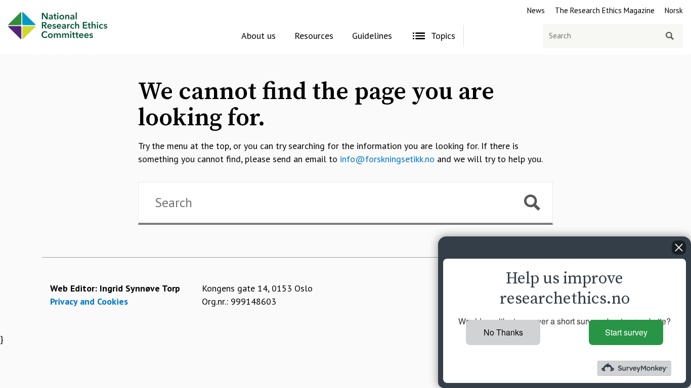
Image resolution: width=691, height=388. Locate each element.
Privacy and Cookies (89, 301)
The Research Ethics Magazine (605, 10)
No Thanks (503, 332)
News (536, 10)
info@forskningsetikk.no (387, 159)
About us (258, 35)
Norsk (674, 10)
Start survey (626, 332)
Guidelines (372, 35)
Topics (443, 35)
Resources (313, 35)
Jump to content (31, 6)
